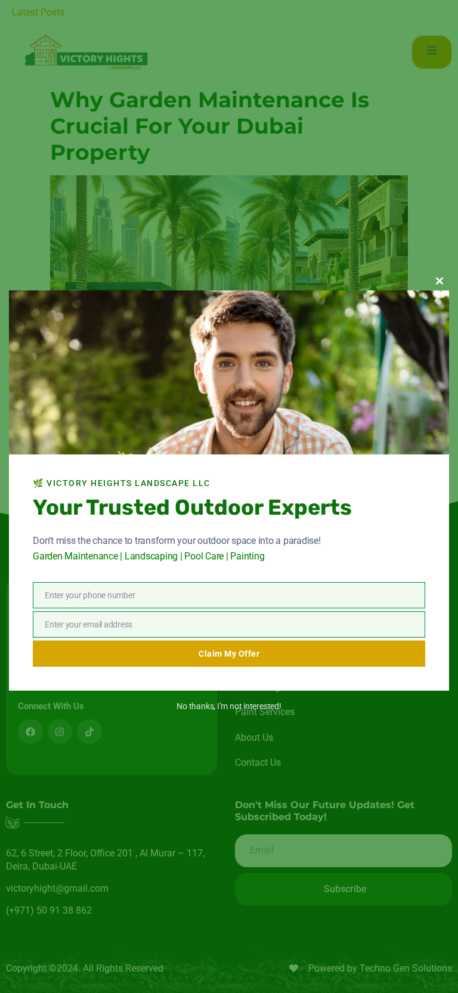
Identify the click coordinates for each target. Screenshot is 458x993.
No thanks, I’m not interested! (229, 706)
